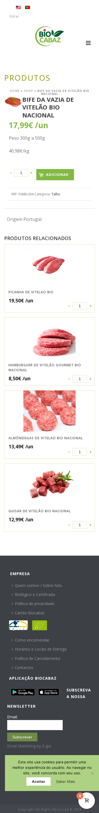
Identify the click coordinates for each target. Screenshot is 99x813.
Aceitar (38, 781)
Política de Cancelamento (37, 658)
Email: (12, 716)
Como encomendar (32, 640)
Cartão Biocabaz (30, 612)
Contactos (24, 667)
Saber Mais (65, 781)
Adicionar (57, 174)
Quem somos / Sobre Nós (38, 585)
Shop (28, 91)
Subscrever (22, 737)
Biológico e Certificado (35, 594)
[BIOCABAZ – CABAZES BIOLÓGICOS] (49, 36)
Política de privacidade (34, 603)
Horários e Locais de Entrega (41, 649)
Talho (55, 194)
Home (15, 91)
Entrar (14, 16)
